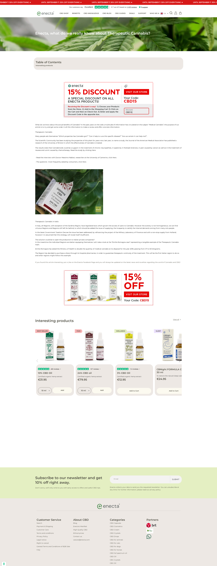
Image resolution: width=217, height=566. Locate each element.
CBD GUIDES (120, 13)
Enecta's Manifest (80, 526)
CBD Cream (114, 530)
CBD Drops (114, 536)
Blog (75, 523)
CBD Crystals (115, 533)
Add (62, 390)
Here (94, 150)
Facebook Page (89, 262)
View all (176, 319)
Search (39, 523)
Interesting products (44, 65)
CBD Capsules (115, 523)
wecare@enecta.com (81, 540)
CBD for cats (115, 543)
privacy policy (155, 490)
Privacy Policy (42, 536)
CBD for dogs (115, 546)
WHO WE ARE (155, 13)
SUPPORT (142, 13)
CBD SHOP (64, 13)
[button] (164, 14)
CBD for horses (116, 550)
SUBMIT (175, 479)
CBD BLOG (107, 13)
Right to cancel (43, 543)
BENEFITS (76, 13)
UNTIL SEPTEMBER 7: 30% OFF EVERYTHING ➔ (61, 2)
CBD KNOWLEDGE (91, 13)
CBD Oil (113, 557)
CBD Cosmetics (116, 526)
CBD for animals (116, 540)
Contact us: (77, 536)
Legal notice (41, 540)
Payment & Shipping (45, 526)
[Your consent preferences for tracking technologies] (4, 564)
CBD (178, 262)
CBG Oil (113, 563)
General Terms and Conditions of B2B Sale (53, 546)
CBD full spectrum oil (118, 553)
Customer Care (43, 530)
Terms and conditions (45, 533)
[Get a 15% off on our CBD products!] (108, 99)
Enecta (80, 262)
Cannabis (90, 143)
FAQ (38, 550)
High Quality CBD (80, 530)
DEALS (132, 13)
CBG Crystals (115, 560)
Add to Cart (134, 391)
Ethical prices (78, 533)
